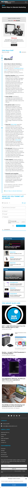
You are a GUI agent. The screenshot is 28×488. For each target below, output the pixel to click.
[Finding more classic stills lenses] (6, 264)
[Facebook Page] (8, 416)
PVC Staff (9, 329)
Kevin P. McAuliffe (11, 355)
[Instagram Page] (14, 416)
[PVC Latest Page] (23, 269)
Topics (2, 436)
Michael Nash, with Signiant (13, 408)
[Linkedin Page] (16, 416)
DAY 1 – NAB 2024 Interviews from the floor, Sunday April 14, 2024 (13, 326)
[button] (26, 478)
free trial (18, 140)
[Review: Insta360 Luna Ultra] (6, 252)
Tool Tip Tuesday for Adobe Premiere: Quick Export (15, 296)
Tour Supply (3, 452)
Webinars (3, 440)
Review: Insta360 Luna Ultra (16, 253)
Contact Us (3, 442)
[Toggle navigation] (25, 2)
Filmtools (3, 448)
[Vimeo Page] (19, 416)
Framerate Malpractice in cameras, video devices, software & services (15, 290)
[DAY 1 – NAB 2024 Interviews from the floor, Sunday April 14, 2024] (14, 314)
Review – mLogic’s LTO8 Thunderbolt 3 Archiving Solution (14, 353)
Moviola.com (4, 454)
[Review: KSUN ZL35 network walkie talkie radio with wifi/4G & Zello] (6, 258)
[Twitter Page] (11, 416)
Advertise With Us (5, 432)
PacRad (2, 450)
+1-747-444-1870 (5, 423)
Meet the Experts (5, 438)
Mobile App (3, 434)
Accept (14, 485)
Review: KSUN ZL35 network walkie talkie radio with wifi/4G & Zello (16, 259)
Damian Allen (10, 381)
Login (24, 203)
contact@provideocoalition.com (9, 426)
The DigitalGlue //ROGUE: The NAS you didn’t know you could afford (13, 379)
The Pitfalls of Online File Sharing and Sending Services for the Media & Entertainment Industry (13, 406)
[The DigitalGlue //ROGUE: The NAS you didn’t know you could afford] (14, 367)
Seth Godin (14, 124)
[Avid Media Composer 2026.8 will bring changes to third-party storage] (6, 283)
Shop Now (14, 44)
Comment (23, 52)
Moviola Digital (4, 456)
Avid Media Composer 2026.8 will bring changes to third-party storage (16, 284)
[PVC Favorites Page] (23, 238)
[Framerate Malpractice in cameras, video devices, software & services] (6, 289)
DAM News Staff (7, 50)
